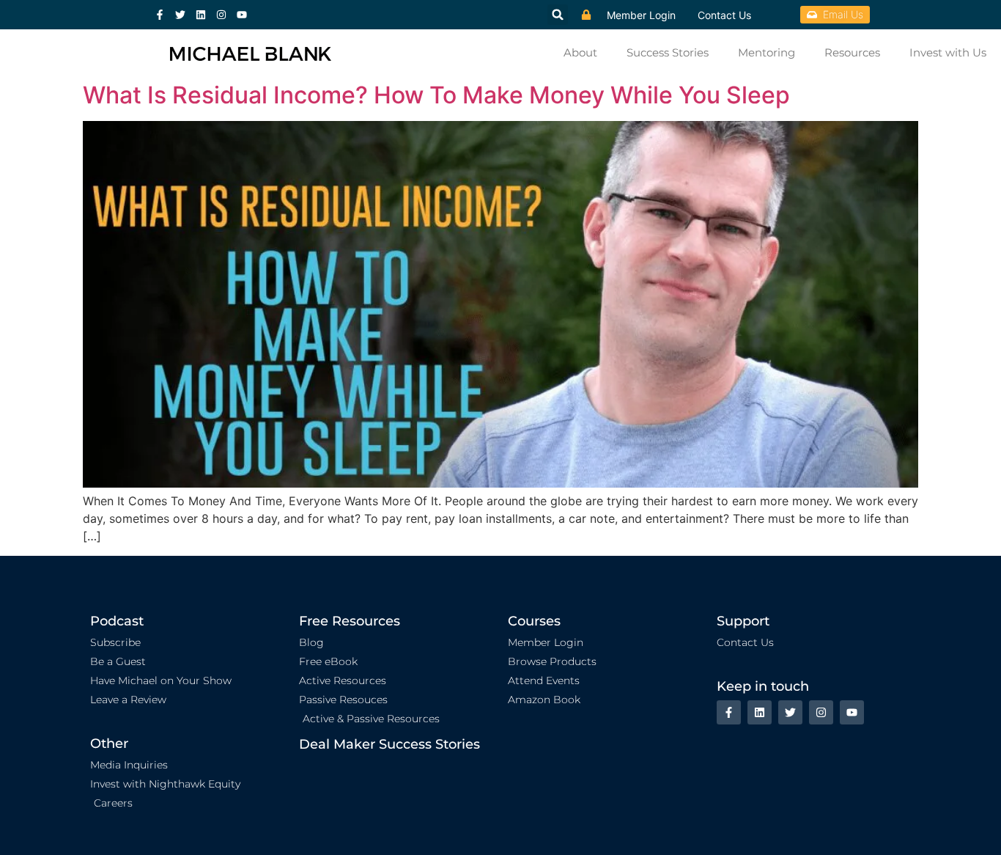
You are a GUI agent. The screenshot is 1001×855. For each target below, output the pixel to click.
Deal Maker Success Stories (389, 744)
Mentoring (766, 52)
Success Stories (668, 52)
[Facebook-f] (160, 15)
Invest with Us (947, 52)
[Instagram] (221, 15)
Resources (852, 52)
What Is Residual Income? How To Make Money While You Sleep (436, 95)
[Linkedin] (201, 15)
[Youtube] (242, 15)
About (580, 52)
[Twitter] (180, 15)
